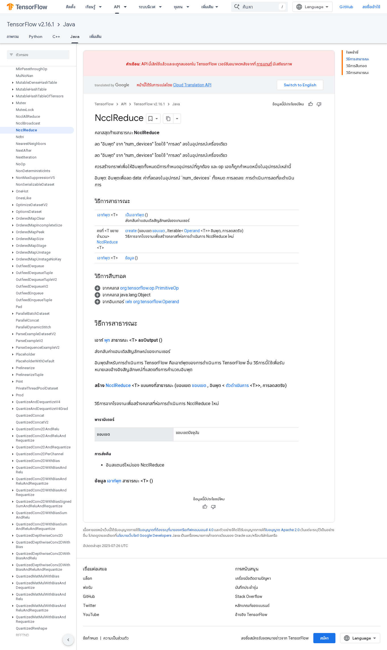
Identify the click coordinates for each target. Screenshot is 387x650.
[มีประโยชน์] (310, 104)
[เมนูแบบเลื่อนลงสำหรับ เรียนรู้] (102, 7)
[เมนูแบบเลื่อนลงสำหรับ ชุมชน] (189, 7)
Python (35, 36)
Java (69, 24)
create (131, 230)
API (117, 6)
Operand (192, 230)
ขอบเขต (158, 230)
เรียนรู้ (90, 6)
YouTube (91, 614)
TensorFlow (104, 104)
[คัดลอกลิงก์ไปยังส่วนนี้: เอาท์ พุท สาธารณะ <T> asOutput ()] (169, 340)
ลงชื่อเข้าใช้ (371, 7)
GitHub (346, 6)
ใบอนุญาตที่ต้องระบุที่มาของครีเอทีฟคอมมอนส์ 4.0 (176, 530)
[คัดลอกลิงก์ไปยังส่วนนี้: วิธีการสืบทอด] (131, 276)
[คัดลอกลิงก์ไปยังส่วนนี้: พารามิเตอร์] (120, 419)
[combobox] (259, 7)
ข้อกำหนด (90, 638)
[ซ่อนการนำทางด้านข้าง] (68, 639)
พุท (107, 340)
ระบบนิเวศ (147, 6)
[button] (37, 82)
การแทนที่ (264, 64)
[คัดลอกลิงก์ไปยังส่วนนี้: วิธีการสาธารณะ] (135, 201)
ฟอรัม (87, 587)
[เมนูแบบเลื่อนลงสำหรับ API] (127, 7)
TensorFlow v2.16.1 (30, 24)
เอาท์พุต (103, 215)
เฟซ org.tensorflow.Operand (152, 301)
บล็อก (87, 578)
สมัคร (324, 638)
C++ (56, 36)
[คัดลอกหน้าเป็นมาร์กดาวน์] (168, 118)
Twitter (89, 605)
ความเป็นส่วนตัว (116, 638)
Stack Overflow (248, 596)
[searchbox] (38, 54)
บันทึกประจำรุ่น (246, 587)
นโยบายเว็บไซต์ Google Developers (144, 535)
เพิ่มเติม (207, 6)
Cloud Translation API (192, 85)
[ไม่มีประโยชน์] (319, 104)
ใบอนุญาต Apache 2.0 (282, 530)
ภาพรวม (13, 36)
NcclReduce (107, 242)
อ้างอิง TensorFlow (251, 614)
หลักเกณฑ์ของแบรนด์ (252, 605)
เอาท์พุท (114, 481)
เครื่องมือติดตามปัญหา (253, 578)
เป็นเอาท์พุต (134, 215)
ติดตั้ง (70, 6)
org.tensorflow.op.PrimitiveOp (149, 288)
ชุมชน (178, 6)
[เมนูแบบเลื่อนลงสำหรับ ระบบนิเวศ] (162, 7)
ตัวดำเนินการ (237, 385)
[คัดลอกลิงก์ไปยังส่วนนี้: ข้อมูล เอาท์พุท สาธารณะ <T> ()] (159, 481)
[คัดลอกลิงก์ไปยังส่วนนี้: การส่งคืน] (116, 453)
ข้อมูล (129, 258)
